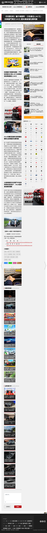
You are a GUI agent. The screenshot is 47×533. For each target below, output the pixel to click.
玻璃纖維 (5, 528)
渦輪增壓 (16, 523)
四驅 (25, 525)
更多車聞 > (33, 117)
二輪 (12, 528)
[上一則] (2, 265)
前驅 (19, 525)
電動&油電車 (26, 2)
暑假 (10, 259)
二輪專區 (31, 2)
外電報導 (23, 4)
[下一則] (45, 265)
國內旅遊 (12, 257)
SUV (21, 521)
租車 (14, 251)
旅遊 (5, 251)
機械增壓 (10, 523)
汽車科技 (29, 2)
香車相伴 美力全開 (6, 6)
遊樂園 (5, 259)
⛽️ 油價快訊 (29, 6)
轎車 (17, 525)
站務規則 (17, 529)
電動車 (31, 528)
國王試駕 (14, 521)
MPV (26, 521)
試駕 (6, 523)
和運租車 (18, 251)
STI (19, 523)
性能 (29, 523)
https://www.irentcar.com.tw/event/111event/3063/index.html (19, 242)
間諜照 (20, 1)
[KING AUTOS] (7, 2)
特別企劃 (31, 4)
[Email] (45, 521)
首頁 (2, 10)
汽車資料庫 (18, 4)
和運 (17, 257)
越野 (9, 525)
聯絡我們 (3, 529)
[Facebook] (41, 521)
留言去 (20, 263)
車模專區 (18, 2)
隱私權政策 (8, 529)
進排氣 (9, 528)
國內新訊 (20, 4)
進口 (6, 525)
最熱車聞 (38, 44)
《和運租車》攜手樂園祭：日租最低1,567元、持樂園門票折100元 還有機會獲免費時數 (30, 10)
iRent (5, 254)
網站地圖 (13, 529)
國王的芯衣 (8, 23)
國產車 (4, 523)
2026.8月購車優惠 (40, 6)
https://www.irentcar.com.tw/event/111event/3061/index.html (19, 245)
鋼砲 (14, 528)
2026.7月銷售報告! (18, 6)
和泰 (14, 254)
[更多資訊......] (5, 502)
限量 (21, 523)
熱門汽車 (15, 4)
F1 (31, 523)
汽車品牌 (26, 4)
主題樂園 (10, 254)
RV (23, 521)
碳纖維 (30, 526)
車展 (13, 523)
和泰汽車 (10, 251)
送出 (18, 506)
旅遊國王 (11, 10)
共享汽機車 (6, 257)
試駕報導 (23, 2)
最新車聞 (15, 2)
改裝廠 (22, 528)
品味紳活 (29, 4)
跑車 (14, 525)
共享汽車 (18, 254)
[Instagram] (43, 521)
